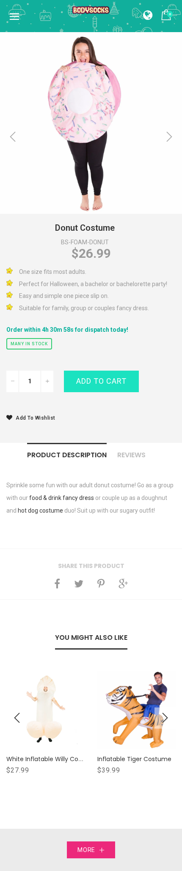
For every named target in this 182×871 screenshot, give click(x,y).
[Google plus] (123, 584)
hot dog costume (40, 510)
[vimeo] (101, 584)
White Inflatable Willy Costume (52, 759)
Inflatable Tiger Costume (134, 759)
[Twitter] (78, 584)
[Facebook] (57, 584)
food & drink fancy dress (61, 497)
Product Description (67, 455)
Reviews (131, 455)
